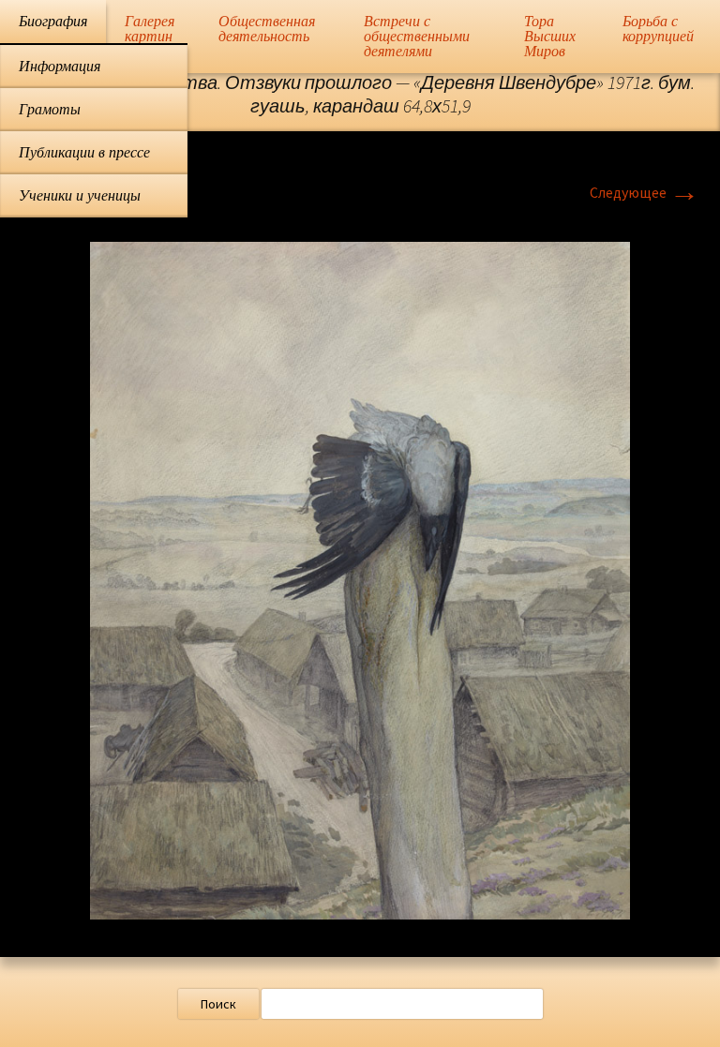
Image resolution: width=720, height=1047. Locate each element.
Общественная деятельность (266, 28)
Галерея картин (149, 28)
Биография (53, 21)
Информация (59, 66)
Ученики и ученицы (80, 195)
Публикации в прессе (84, 152)
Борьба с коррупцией (658, 28)
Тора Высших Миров (550, 36)
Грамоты (50, 109)
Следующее (644, 192)
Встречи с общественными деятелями (417, 36)
